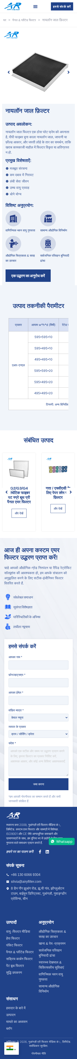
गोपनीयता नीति (38, 1053)
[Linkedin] (47, 852)
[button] (6, 492)
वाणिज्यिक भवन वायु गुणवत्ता (20, 230)
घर (4, 20)
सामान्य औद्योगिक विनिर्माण (53, 230)
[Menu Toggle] (35, 6)
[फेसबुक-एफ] (40, 852)
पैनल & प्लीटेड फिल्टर (24, 20)
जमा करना (38, 784)
